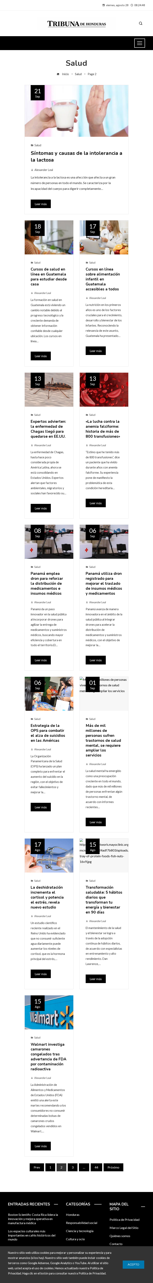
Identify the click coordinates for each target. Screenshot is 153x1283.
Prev (37, 1167)
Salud (37, 145)
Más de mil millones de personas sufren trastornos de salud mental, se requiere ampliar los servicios (103, 740)
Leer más (41, 204)
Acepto (133, 1264)
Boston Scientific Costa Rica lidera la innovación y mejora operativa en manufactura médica (33, 1219)
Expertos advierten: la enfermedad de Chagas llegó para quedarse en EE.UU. (48, 429)
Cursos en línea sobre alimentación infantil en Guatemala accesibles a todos (103, 279)
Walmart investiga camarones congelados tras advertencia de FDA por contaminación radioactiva (48, 1057)
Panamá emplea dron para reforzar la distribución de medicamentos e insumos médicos (47, 583)
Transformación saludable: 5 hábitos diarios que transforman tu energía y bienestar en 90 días (104, 900)
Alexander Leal (43, 170)
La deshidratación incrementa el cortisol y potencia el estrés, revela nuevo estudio (47, 897)
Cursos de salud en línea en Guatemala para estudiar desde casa (49, 277)
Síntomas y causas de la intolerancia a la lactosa (76, 156)
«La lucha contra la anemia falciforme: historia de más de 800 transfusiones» (103, 429)
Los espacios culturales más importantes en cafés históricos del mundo (31, 1235)
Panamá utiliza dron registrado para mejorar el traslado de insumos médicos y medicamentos (104, 583)
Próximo (113, 1167)
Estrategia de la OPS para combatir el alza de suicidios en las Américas (48, 733)
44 (96, 1167)
